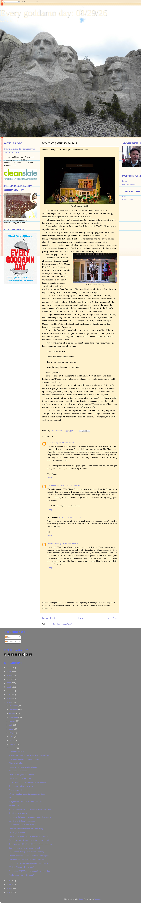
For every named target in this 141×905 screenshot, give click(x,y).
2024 (9, 675)
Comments (11, 642)
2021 (9, 687)
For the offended (128, 184)
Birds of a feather (16, 763)
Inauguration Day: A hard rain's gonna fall (26, 802)
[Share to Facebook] (86, 431)
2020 (9, 691)
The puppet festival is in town (21, 786)
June (11, 729)
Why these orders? (16, 751)
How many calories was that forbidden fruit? (27, 859)
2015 (9, 884)
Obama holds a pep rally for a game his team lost (28, 836)
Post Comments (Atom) (62, 624)
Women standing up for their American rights (27, 794)
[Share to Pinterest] (89, 431)
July (11, 725)
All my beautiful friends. (19, 798)
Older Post (111, 618)
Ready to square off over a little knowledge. (26, 829)
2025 (9, 671)
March (12, 740)
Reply (49, 478)
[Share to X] (84, 431)
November (13, 709)
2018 (9, 698)
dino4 (81, 899)
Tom (49, 443)
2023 (9, 679)
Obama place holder (17, 832)
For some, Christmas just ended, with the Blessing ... (30, 817)
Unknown (51, 485)
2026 (9, 668)
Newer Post (48, 618)
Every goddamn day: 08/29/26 (53, 13)
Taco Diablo (14, 805)
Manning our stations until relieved (23, 767)
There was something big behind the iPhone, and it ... (30, 844)
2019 (9, 695)
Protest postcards (15, 790)
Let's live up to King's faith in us (22, 821)
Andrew (50, 543)
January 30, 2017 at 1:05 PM (69, 517)
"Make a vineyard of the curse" (21, 875)
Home (80, 618)
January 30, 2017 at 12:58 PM (68, 485)
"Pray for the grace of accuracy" (21, 775)
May (11, 733)
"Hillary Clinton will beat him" (21, 867)
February (13, 744)
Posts (9, 637)
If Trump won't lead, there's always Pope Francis (28, 863)
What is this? (127, 200)
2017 (9, 702)
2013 (9, 892)
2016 (9, 881)
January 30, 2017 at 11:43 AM (64, 443)
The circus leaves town (18, 813)
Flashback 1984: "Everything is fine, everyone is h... (30, 840)
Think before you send (18, 771)
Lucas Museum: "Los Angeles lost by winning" (28, 782)
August (12, 721)
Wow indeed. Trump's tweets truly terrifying (26, 852)
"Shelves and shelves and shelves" (22, 825)
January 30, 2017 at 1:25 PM (66, 543)
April (11, 736)
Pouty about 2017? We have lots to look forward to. (29, 871)
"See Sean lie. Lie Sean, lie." (20, 778)
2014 (9, 888)
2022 (9, 683)
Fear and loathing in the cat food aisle (24, 759)
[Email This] (80, 431)
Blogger (97, 899)
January (12, 748)
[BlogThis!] (82, 431)
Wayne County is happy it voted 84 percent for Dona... (31, 809)
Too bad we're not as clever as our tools (25, 848)
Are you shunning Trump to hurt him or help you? (29, 855)
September (13, 717)
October (12, 713)
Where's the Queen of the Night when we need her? (29, 755)
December (13, 706)
